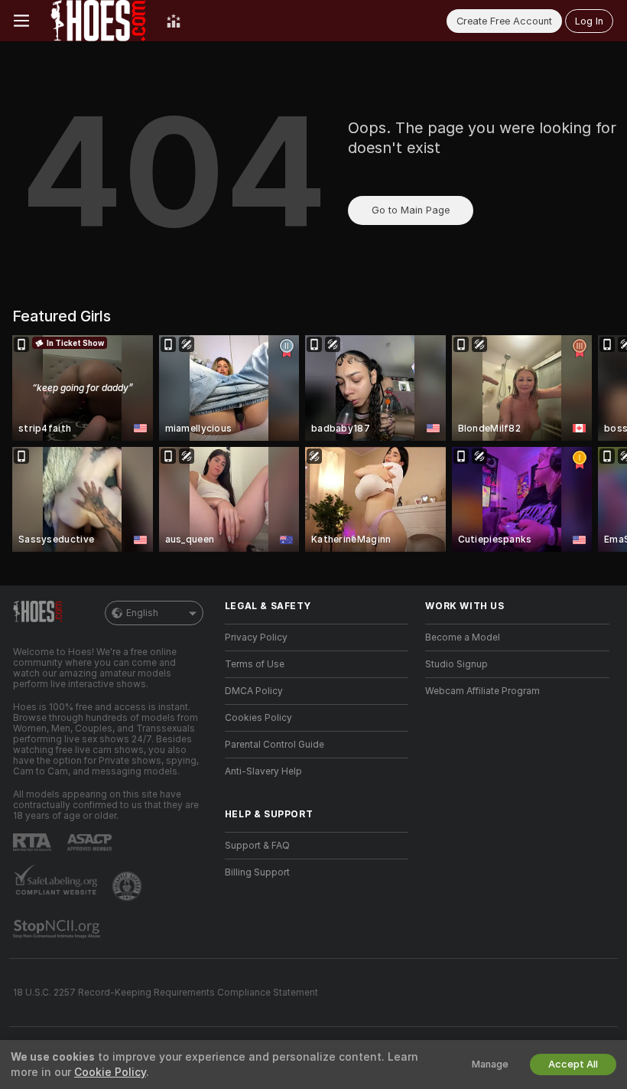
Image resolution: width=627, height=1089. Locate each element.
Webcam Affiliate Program (482, 691)
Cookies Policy (258, 717)
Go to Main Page (411, 210)
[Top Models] (173, 20)
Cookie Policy (110, 1072)
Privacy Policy (256, 637)
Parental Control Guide (274, 744)
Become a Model (462, 637)
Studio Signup (456, 664)
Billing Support (257, 872)
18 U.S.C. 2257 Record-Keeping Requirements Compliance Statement (165, 992)
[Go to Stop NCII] (58, 929)
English (142, 613)
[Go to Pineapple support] (128, 886)
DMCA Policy (254, 691)
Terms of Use (254, 664)
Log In (589, 21)
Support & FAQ (257, 845)
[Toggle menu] (21, 20)
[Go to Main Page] (98, 20)
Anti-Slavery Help (263, 771)
